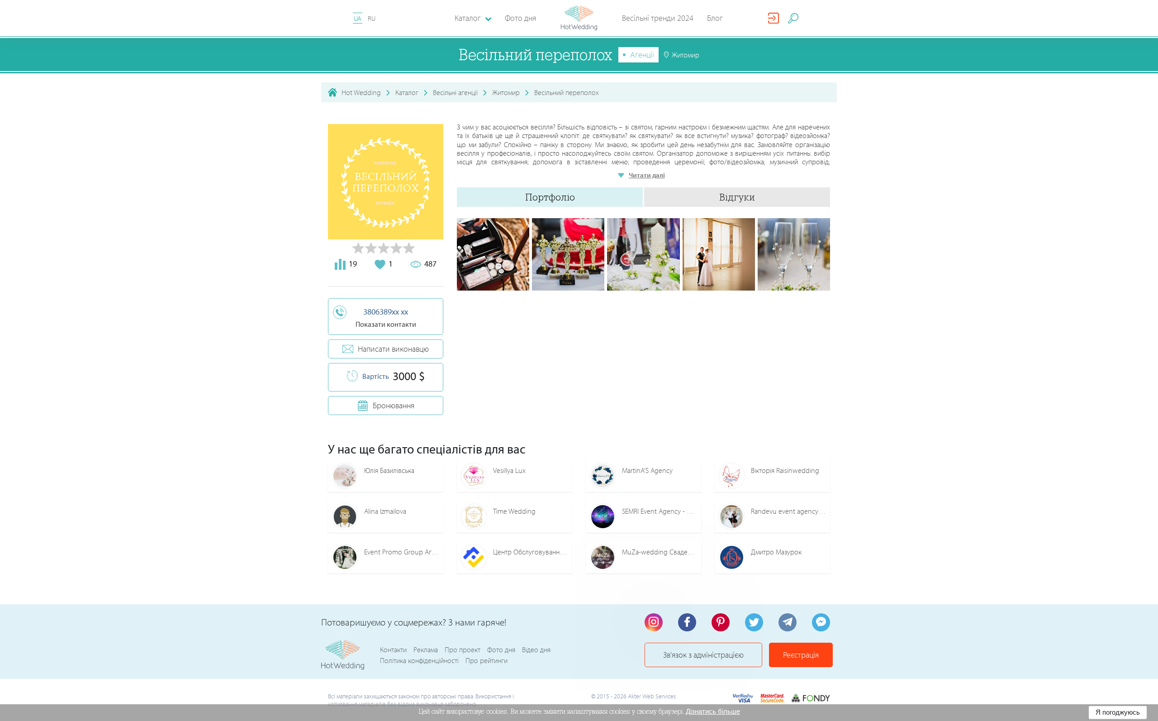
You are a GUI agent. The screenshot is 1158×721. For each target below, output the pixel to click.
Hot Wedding (361, 92)
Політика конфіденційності (419, 660)
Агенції (642, 54)
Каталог (406, 92)
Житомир (506, 92)
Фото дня (520, 18)
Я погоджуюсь (1118, 712)
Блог (715, 18)
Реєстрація (801, 654)
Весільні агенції (455, 92)
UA (357, 18)
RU (371, 18)
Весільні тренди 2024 (657, 18)
